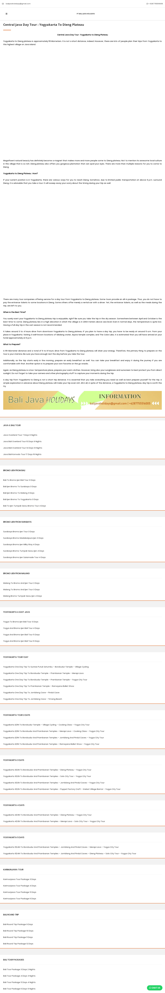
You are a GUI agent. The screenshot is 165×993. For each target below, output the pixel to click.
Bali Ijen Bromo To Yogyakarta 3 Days (21, 499)
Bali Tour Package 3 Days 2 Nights (19, 969)
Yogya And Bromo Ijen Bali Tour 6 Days (21, 641)
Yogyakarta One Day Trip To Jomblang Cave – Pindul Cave (31, 692)
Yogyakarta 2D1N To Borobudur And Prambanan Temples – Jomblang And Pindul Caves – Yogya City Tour (53, 737)
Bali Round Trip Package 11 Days (18, 937)
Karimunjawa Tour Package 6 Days (19, 898)
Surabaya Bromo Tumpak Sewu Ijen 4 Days (23, 550)
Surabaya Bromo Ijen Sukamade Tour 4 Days (24, 557)
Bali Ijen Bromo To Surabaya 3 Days (20, 486)
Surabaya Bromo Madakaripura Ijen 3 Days (23, 538)
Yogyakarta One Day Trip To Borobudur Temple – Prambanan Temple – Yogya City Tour (45, 679)
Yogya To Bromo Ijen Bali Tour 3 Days (20, 621)
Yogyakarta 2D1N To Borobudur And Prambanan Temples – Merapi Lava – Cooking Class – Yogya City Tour (53, 731)
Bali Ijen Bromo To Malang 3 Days (18, 493)
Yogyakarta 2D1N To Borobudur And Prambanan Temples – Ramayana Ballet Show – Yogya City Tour (51, 744)
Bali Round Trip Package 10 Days (18, 930)
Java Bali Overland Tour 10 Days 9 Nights (22, 441)
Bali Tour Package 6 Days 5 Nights (19, 988)
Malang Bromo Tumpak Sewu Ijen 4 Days (22, 596)
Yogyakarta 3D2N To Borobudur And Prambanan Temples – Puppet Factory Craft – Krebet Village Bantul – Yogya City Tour (61, 789)
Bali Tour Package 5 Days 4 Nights (19, 982)
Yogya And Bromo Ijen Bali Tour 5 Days (21, 634)
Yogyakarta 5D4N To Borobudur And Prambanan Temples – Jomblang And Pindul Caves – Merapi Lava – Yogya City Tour (61, 847)
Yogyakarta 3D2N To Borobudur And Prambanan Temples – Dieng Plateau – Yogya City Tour (47, 769)
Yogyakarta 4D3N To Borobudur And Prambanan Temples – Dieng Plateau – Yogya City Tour (47, 814)
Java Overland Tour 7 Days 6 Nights (20, 435)
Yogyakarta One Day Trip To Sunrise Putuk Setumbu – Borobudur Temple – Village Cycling (46, 666)
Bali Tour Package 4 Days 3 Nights (19, 975)
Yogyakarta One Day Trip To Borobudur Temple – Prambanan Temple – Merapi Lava (43, 673)
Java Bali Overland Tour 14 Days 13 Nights (22, 447)
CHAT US (155, 987)
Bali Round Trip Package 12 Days (18, 943)
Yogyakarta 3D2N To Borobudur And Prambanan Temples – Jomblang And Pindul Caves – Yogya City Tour (53, 782)
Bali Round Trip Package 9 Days (18, 924)
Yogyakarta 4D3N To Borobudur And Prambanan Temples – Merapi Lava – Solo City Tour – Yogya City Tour (54, 821)
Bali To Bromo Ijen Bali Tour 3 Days (19, 480)
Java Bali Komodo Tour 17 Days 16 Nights (22, 454)
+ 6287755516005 (155, 3)
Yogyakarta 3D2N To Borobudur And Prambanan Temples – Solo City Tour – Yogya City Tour (47, 776)
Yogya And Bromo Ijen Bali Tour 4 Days (21, 628)
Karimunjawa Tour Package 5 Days (19, 892)
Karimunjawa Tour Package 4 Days (19, 885)
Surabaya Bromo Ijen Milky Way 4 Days (21, 544)
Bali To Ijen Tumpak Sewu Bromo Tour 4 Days (24, 505)
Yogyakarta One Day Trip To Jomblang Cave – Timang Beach (32, 699)
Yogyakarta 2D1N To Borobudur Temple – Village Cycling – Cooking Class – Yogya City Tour (46, 724)
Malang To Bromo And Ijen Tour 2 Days (21, 583)
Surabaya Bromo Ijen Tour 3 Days (19, 531)
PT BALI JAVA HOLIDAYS (86, 14)
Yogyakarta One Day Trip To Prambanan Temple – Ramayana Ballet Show (38, 686)
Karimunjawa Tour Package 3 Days (19, 879)
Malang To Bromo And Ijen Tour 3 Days (21, 589)
